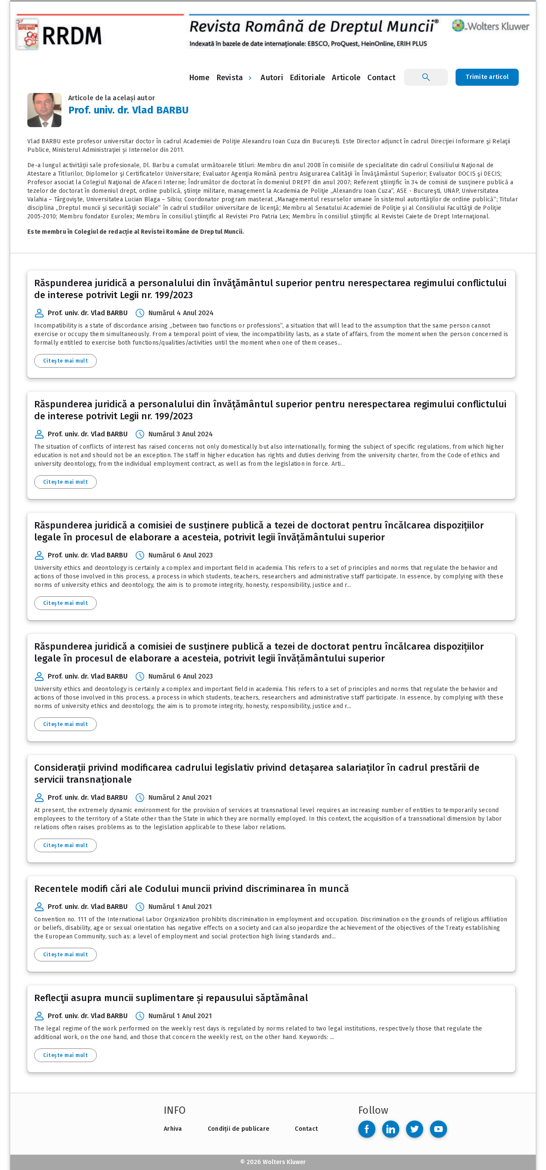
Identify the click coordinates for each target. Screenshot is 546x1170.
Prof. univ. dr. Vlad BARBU (88, 313)
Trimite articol (487, 77)
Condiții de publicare (238, 1128)
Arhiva (173, 1128)
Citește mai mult (65, 361)
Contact (306, 1128)
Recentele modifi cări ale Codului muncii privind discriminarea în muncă (191, 888)
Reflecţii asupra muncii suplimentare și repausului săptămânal (171, 998)
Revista (230, 77)
